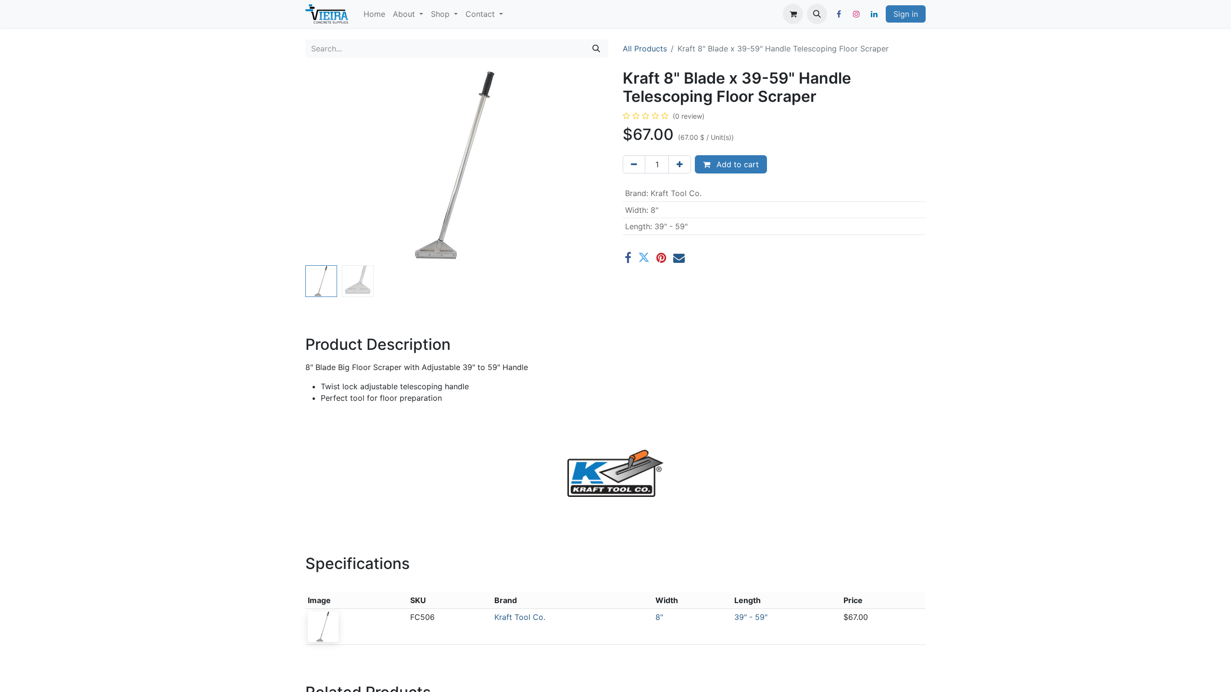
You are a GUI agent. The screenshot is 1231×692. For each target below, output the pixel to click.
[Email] (679, 257)
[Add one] (679, 164)
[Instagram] (856, 14)
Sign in (905, 14)
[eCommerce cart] (793, 14)
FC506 (422, 617)
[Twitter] (644, 257)
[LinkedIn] (874, 14)
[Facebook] (838, 14)
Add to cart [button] (736, 164)
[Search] (596, 48)
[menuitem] (374, 14)
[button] (817, 14)
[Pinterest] (661, 257)
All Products (645, 48)
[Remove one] (634, 164)
